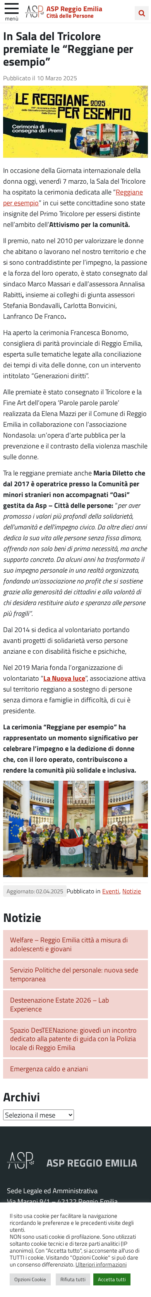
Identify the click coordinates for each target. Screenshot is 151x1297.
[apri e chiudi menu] (11, 7)
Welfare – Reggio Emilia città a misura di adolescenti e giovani (69, 944)
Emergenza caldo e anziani (49, 1068)
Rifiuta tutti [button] (73, 1279)
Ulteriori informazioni (101, 1264)
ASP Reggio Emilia (74, 8)
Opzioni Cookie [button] (30, 1279)
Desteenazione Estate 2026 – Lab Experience (59, 1004)
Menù (11, 18)
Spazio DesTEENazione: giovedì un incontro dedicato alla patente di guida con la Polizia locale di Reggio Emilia (73, 1038)
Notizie (131, 890)
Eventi (110, 890)
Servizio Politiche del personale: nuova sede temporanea (74, 974)
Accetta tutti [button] (112, 1279)
